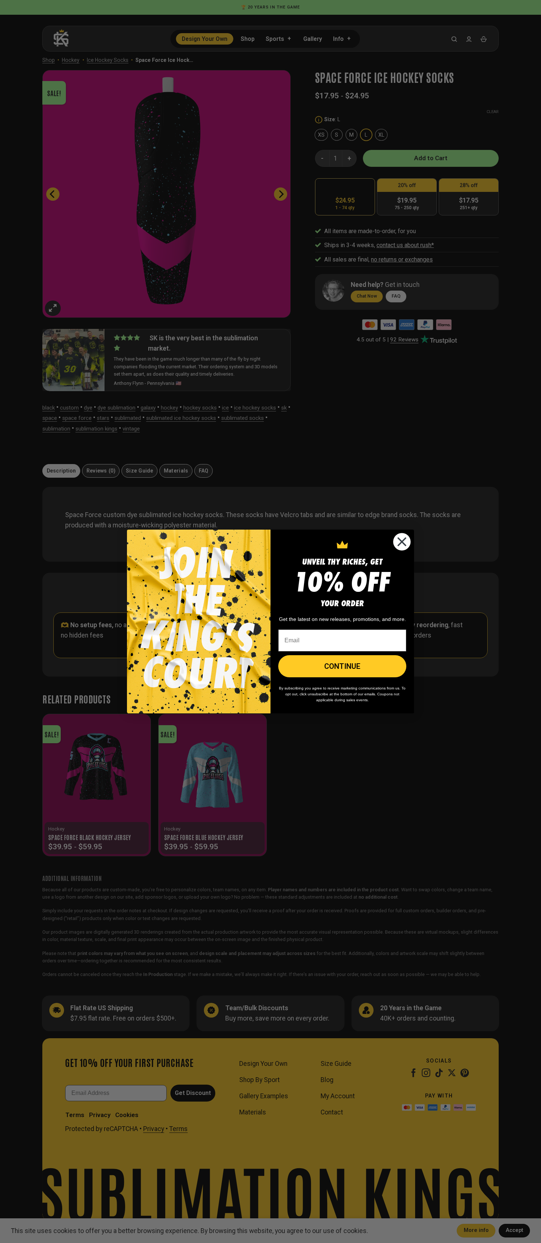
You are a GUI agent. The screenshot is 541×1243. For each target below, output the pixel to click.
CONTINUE (342, 666)
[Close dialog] (402, 542)
